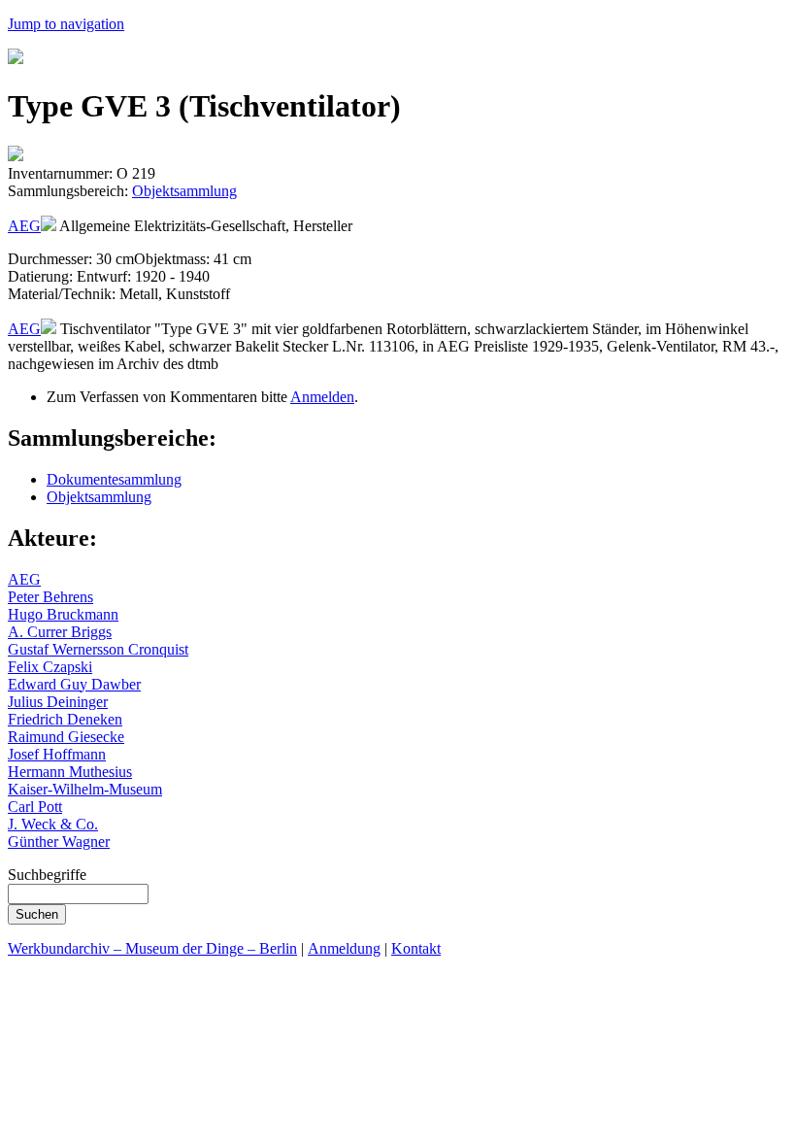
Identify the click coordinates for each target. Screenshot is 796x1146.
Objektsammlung (184, 191)
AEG (24, 226)
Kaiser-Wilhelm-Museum (85, 789)
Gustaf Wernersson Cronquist (98, 649)
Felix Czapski (50, 666)
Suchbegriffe (47, 874)
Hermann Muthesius (70, 771)
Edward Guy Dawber (74, 684)
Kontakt (416, 948)
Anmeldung (344, 948)
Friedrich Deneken (65, 719)
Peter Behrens (50, 597)
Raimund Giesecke (66, 736)
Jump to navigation (66, 24)
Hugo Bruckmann (63, 614)
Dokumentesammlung (114, 479)
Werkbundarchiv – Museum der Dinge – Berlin (152, 948)
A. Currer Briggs (60, 632)
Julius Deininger (58, 701)
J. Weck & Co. (53, 824)
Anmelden (322, 396)
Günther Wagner (59, 841)
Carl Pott (35, 806)
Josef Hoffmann (57, 754)
